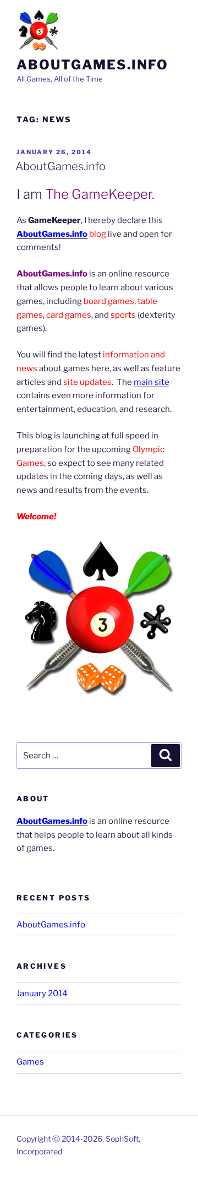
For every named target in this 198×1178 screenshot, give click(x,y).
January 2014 (42, 993)
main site (151, 382)
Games (30, 1062)
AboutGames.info (92, 65)
